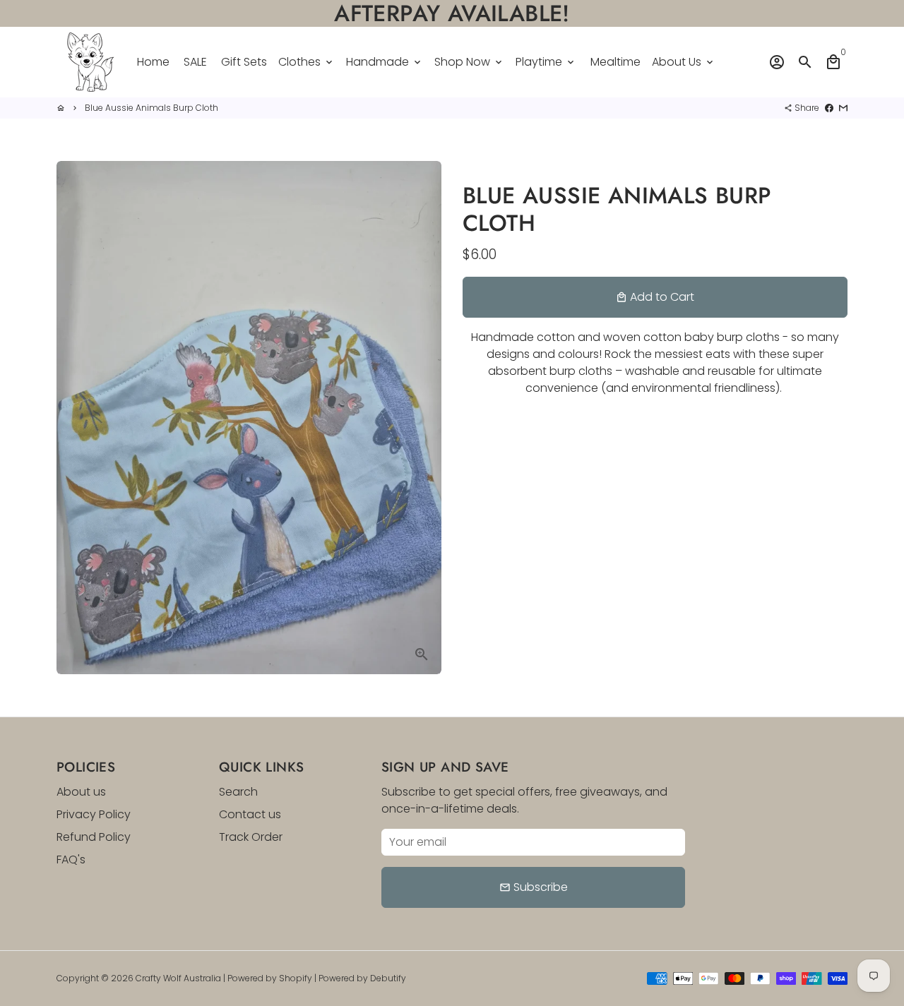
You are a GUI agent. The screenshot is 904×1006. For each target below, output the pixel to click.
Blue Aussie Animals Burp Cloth (151, 108)
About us (81, 792)
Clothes (306, 62)
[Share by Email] (843, 108)
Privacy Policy (93, 814)
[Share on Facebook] (829, 108)
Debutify (388, 978)
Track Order (250, 837)
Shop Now (469, 62)
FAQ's (70, 859)
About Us (683, 62)
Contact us (250, 814)
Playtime (546, 62)
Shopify (295, 978)
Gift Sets (244, 62)
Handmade (384, 62)
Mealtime (615, 62)
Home (153, 62)
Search (238, 792)
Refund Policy (93, 837)
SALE (195, 62)
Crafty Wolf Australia (178, 978)
